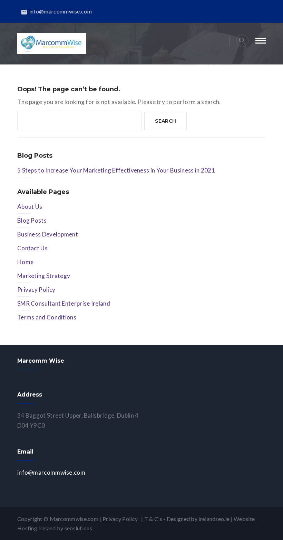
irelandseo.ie (214, 518)
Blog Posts (32, 220)
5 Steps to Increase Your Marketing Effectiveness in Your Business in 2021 (116, 170)
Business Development (47, 234)
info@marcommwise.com (56, 11)
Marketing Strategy (43, 275)
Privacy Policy (36, 289)
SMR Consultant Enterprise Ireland (63, 303)
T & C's (153, 518)
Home (25, 262)
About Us (29, 206)
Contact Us (32, 248)
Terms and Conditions (46, 317)
